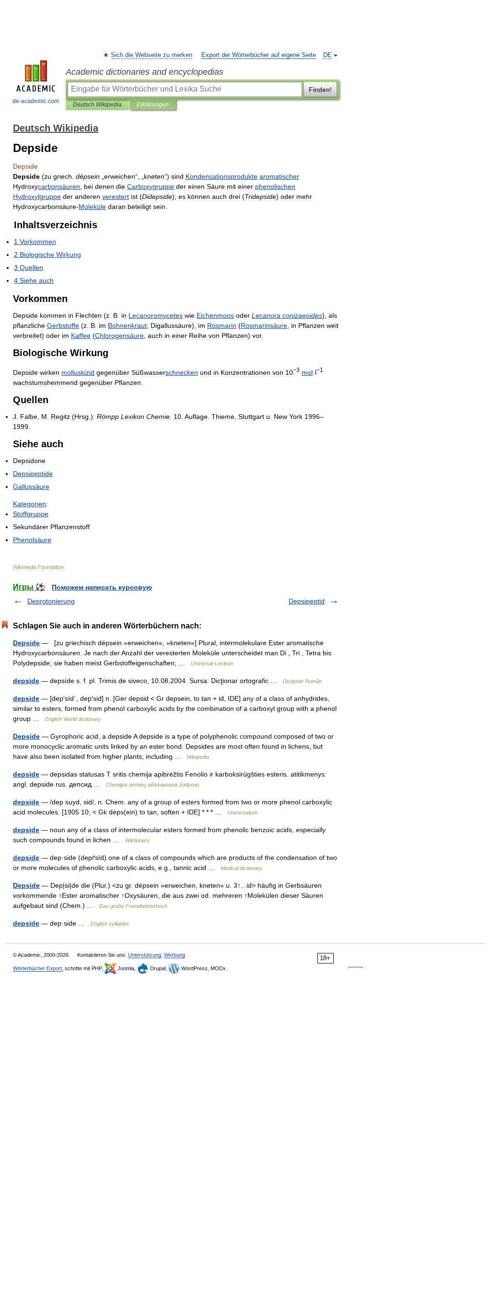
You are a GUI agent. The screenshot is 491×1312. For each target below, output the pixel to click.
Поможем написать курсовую (102, 587)
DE (327, 55)
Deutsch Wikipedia (97, 104)
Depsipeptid (307, 601)
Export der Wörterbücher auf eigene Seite (258, 55)
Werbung (174, 955)
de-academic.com (35, 101)
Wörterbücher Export (37, 968)
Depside (26, 643)
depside (26, 681)
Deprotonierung (51, 601)
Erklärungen (153, 104)
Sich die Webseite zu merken (152, 55)
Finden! (320, 89)
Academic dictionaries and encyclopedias (144, 72)
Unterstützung (144, 955)
